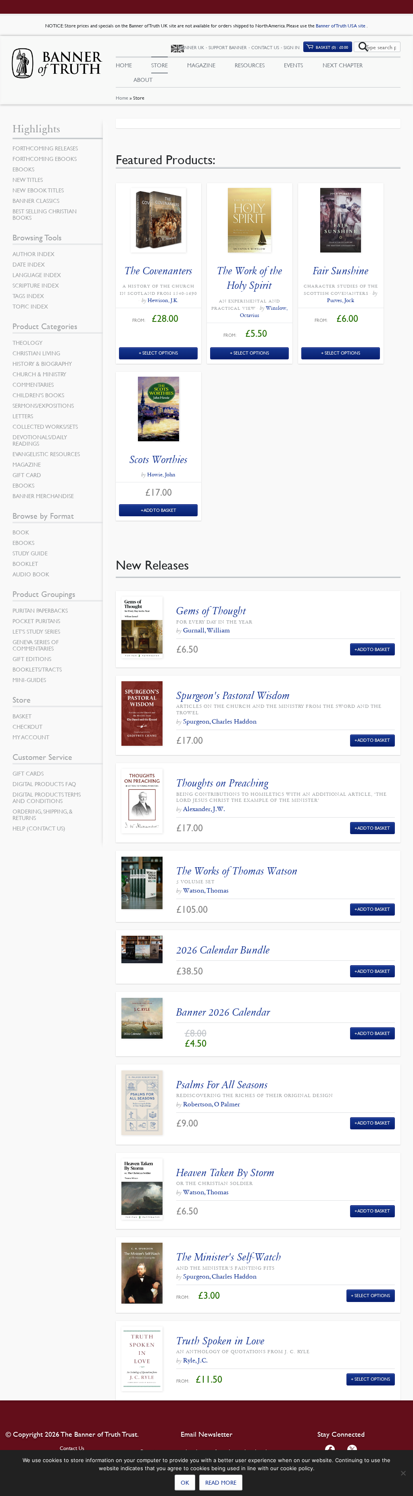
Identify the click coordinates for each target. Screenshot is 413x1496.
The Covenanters (158, 271)
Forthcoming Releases (45, 148)
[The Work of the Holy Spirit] (249, 222)
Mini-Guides (29, 679)
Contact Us (265, 47)
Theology (27, 342)
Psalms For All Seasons (222, 1085)
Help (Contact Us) (39, 828)
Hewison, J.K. (163, 300)
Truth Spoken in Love (220, 1341)
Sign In (292, 47)
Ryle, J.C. (195, 1360)
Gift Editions (32, 658)
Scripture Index (36, 285)
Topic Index (30, 306)
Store (159, 65)
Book (21, 532)
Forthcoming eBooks (45, 158)
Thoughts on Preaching (222, 783)
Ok (185, 1482)
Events (293, 65)
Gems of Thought (211, 611)
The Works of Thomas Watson (237, 871)
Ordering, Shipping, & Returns (43, 814)
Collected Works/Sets (45, 426)
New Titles (28, 179)
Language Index (37, 274)
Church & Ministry (39, 374)
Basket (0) (332, 47)
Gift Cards (28, 773)
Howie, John (161, 475)
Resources (250, 65)
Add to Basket (160, 510)
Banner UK (191, 47)
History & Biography (42, 363)
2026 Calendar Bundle (223, 950)
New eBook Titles (38, 190)
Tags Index (28, 295)
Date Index (29, 264)
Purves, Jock (340, 300)
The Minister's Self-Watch (228, 1257)
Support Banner (228, 47)
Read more (220, 1482)
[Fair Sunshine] (341, 222)
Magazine (201, 65)
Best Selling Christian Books (45, 214)
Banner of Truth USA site (341, 26)
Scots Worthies (158, 459)
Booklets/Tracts (37, 669)
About (142, 79)
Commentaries (33, 384)
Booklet (25, 563)
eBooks (23, 169)
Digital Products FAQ (44, 783)
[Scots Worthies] (158, 411)
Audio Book (31, 574)
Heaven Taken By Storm (225, 1172)
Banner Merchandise (43, 495)
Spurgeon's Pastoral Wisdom (233, 695)
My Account (31, 737)
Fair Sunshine (341, 271)
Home (122, 98)
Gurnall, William (206, 630)
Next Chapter (343, 65)
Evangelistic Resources (46, 454)
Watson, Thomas (206, 890)
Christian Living (36, 353)
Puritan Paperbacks (40, 610)
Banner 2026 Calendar (223, 1012)
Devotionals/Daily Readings (40, 440)
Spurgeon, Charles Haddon (220, 721)
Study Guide (30, 553)
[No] (403, 1473)
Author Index (33, 253)
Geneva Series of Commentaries (36, 644)
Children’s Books (38, 395)
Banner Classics (36, 200)
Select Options (160, 353)
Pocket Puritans (36, 621)
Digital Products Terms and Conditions (47, 797)
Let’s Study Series (36, 631)
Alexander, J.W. (204, 809)
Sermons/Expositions (43, 405)
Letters (23, 416)
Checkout (27, 726)
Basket (22, 716)
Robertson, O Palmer (211, 1104)
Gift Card (27, 475)
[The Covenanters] (158, 222)
